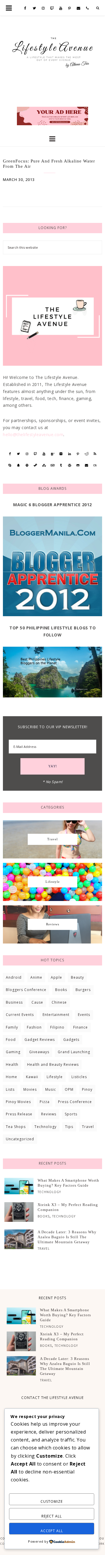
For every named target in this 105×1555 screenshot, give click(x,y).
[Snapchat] (18, 465)
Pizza (45, 1101)
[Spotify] (27, 465)
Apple (56, 977)
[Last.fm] (95, 465)
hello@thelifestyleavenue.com (33, 434)
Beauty (77, 977)
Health (12, 1064)
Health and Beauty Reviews (53, 1064)
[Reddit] (86, 454)
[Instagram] (43, 8)
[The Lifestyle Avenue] (52, 50)
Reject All (51, 1516)
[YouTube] (60, 8)
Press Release (19, 1114)
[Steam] (35, 465)
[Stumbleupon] (44, 465)
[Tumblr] (61, 465)
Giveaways (39, 1051)
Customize (52, 1501)
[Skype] (10, 465)
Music (50, 1089)
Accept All (52, 1530)
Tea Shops (16, 1126)
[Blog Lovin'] (52, 454)
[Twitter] (34, 8)
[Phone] (87, 8)
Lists (10, 1089)
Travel (88, 1126)
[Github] (78, 465)
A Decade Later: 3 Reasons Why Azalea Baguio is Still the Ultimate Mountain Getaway (67, 1237)
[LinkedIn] (69, 454)
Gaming (13, 1051)
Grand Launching (74, 1051)
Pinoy (87, 1089)
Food (11, 1039)
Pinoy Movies (18, 1101)
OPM (69, 1089)
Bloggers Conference (26, 989)
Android (14, 977)
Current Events (20, 1014)
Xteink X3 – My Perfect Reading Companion (68, 1207)
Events (84, 1014)
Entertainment (56, 1014)
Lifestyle (55, 1076)
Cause (37, 1002)
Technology (45, 1126)
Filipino (57, 1027)
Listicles (79, 1076)
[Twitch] (52, 8)
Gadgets (71, 1039)
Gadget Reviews (39, 1039)
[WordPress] (69, 465)
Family (12, 1027)
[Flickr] (61, 454)
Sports (71, 1114)
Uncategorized (20, 1138)
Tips (69, 1126)
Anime (36, 977)
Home (11, 1076)
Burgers (83, 989)
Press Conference (75, 1101)
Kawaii (32, 1076)
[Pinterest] (69, 8)
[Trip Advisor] (52, 465)
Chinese (59, 1002)
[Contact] (78, 8)
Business (14, 1002)
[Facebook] (25, 8)
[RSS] (95, 454)
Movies (30, 1089)
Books (61, 989)
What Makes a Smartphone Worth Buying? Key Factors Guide (68, 1183)
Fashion (34, 1027)
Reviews (48, 1114)
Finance (80, 1027)
